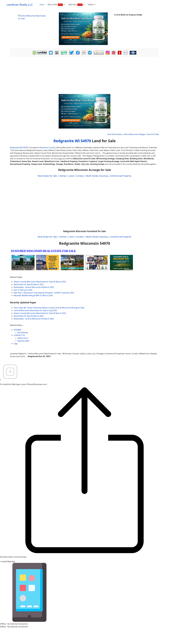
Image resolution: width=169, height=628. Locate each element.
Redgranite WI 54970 (72, 140)
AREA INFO (75, 4)
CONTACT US (19, 335)
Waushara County (47, 147)
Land (71, 175)
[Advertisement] (84, 75)
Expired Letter (23, 341)
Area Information (114, 134)
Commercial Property (120, 175)
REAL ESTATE (55, 4)
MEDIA (90, 4)
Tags (16, 343)
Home (42, 4)
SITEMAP (17, 329)
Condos (80, 175)
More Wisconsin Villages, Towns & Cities (141, 134)
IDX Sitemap (22, 332)
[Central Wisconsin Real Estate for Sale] (34, 28)
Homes (62, 175)
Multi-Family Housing (96, 175)
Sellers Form (22, 338)
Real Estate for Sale (47, 175)
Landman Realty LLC (20, 4)
